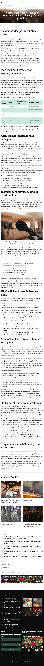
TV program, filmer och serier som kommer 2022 (32, 525)
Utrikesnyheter (27, 500)
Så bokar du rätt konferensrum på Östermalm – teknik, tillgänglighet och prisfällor (12, 613)
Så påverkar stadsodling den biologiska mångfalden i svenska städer (22, 556)
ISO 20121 (32, 410)
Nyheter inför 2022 (6, 564)
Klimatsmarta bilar (6, 524)
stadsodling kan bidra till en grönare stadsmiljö (16, 431)
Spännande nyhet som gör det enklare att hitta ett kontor (10, 501)
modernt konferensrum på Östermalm (19, 165)
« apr (2, 654)
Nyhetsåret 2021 (5, 567)
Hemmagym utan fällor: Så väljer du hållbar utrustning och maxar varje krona (12, 620)
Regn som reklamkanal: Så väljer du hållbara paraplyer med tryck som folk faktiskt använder (12, 607)
